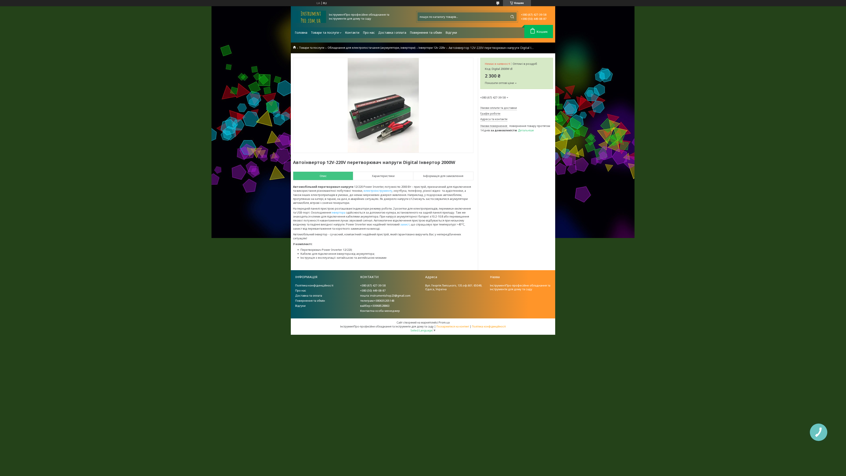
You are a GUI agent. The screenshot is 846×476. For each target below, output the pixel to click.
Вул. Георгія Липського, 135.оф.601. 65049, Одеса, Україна (453, 287)
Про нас (369, 32)
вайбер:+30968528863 (375, 306)
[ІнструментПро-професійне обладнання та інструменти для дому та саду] (309, 17)
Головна (301, 32)
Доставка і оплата (392, 32)
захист (405, 224)
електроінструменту (378, 191)
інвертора (338, 212)
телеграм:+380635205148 (377, 301)
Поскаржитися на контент (452, 326)
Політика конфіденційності (314, 285)
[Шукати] (512, 16)
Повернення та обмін (426, 32)
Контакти (352, 32)
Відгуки (451, 32)
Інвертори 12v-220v (432, 48)
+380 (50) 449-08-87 (373, 290)
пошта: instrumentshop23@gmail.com (385, 296)
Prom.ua (444, 322)
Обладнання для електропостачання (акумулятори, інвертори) (372, 48)
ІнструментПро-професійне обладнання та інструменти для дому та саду (520, 287)
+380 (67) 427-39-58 (373, 285)
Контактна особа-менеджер (380, 311)
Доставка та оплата (308, 296)
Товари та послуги (325, 32)
